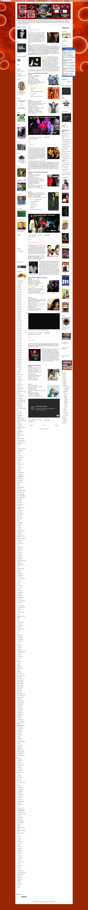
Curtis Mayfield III (20, 478)
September (66, 391)
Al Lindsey (19, 376)
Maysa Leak (19, 688)
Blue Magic (19, 413)
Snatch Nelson (19, 804)
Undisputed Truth (20, 870)
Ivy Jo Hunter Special (21, 578)
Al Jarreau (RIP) (20, 374)
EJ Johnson (19, 517)
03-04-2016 (19, 289)
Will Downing (19, 879)
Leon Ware (19, 647)
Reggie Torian (19, 758)
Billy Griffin (19, 403)
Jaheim (18, 583)
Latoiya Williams (20, 639)
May (65, 409)
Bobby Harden (19, 415)
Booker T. (19, 422)
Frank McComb (20, 543)
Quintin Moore (19, 746)
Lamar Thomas (20, 635)
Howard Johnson (20, 575)
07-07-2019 (19, 304)
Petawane (19, 733)
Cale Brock (19, 433)
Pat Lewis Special (65, 164)
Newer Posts (31, 425)
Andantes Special (20, 379)
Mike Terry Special (20, 702)
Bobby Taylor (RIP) (34, 29)
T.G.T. (18, 834)
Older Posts (57, 425)
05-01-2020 (19, 294)
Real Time (68, 76)
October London (20, 719)
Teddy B (18, 845)
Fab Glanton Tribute (65, 153)
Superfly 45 (31, 144)
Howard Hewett (20, 573)
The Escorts (19, 855)
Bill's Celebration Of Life (21, 400)
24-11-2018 (19, 345)
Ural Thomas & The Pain (21, 872)
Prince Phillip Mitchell (21, 741)
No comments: (40, 137)
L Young (18, 630)
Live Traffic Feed (68, 48)
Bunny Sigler (19, 430)
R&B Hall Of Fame (20, 750)
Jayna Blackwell (20, 592)
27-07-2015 (19, 354)
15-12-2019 (19, 323)
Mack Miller (19, 661)
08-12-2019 (19, 309)
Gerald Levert (19, 550)
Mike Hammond (20, 700)
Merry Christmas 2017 (21, 693)
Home (44, 425)
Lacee (18, 634)
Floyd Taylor (19, 540)
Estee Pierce (19, 529)
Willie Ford (19, 882)
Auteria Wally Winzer (21, 395)
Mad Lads (19, 663)
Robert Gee (19, 767)
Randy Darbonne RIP (21, 755)
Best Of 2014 (19, 396)
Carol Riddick (19, 443)
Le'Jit (18, 642)
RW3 (18, 784)
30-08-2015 (19, 366)
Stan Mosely (19, 819)
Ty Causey (19, 867)
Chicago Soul (19, 455)
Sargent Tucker (20, 787)
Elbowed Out (19, 518)
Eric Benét (19, 527)
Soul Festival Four (20, 808)
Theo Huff (19, 860)
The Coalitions (19, 851)
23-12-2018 (19, 342)
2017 (64, 385)
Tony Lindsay (19, 865)
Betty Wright (19, 398)
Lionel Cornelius (20, 656)
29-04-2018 (19, 362)
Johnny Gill (19, 609)
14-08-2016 (19, 318)
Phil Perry (19, 736)
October (65, 389)
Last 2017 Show (20, 637)
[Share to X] (47, 137)
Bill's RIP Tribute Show (21, 401)
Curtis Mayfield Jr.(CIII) (66, 141)
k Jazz (18, 620)
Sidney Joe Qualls (20, 801)
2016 (64, 417)
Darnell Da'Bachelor (20, 487)
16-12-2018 (19, 325)
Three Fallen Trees (20, 862)
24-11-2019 (19, 347)
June (65, 407)
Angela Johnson (20, 384)
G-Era (18, 545)
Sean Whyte (19, 792)
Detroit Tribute (19, 499)
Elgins (18, 520)
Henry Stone (19, 570)
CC (17, 447)
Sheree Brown (19, 796)
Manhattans (19, 666)
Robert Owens (19, 770)
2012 (64, 423)
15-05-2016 (19, 321)
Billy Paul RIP (19, 405)
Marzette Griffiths (20, 683)
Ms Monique (19, 710)
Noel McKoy (19, 717)
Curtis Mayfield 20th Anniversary (20, 476)
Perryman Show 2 (65, 167)
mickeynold (46, 330)
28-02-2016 (19, 359)
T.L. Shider (19, 838)
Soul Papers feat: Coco (21, 812)
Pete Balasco (19, 734)
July (65, 395)
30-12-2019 (19, 369)
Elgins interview (64, 149)
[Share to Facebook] (48, 137)
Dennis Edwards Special (21, 497)
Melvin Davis (19, 692)
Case (18, 445)
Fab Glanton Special (20, 530)
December (66, 386)
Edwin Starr (19, 515)
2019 (64, 382)
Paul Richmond (20, 731)
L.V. (18, 632)
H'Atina (18, 566)
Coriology (19, 469)
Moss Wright (19, 707)
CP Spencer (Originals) (66, 139)
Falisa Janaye (19, 532)
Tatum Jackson (20, 841)
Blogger (53, 901)
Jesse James (19, 599)
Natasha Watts (20, 712)
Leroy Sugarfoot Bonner (21, 651)
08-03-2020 (19, 308)
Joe (18, 604)
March (65, 412)
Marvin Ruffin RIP (20, 680)
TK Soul (18, 863)
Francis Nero (19, 541)
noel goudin (19, 715)
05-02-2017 (19, 296)
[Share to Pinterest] (49, 137)
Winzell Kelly (19, 884)
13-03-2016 (19, 316)
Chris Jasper (19, 460)
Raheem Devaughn (20, 751)
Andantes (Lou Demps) (66, 133)
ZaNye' (18, 887)
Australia (18, 393)
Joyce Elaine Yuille (20, 612)
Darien (18, 485)
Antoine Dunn (19, 389)
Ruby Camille (19, 780)
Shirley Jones (19, 797)
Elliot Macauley (20, 522)
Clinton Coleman (20, 467)
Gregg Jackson (20, 557)
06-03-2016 (19, 301)
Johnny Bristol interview (66, 158)
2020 (64, 380)
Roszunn (18, 779)
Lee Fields (19, 644)
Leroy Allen (19, 649)
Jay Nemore (19, 590)
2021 (64, 379)
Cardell (18, 436)
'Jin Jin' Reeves (20, 282)
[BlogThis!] (45, 137)
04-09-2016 (19, 292)
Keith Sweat (19, 623)
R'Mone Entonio (20, 748)
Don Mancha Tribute (65, 144)
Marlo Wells (19, 671)
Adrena (18, 372)
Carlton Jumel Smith (20, 438)
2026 (64, 374)
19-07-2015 (19, 337)
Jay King (18, 588)
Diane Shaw (19, 502)
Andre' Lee (19, 383)
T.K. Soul (19, 836)
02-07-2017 (31, 340)
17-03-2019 (19, 326)
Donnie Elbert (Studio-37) (66, 146)
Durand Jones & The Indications (20, 508)
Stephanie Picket (20, 822)
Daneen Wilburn (20, 482)
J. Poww (18, 580)
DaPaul (18, 483)
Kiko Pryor (19, 627)
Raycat (46, 901)
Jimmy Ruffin (19, 602)
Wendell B (19, 875)
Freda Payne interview (66, 154)
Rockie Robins (19, 772)
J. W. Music (19, 582)
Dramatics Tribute (65, 148)
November (66, 388)
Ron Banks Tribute (65, 169)
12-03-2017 (19, 313)
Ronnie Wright (19, 777)
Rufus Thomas (64, 171)
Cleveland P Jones (20, 464)
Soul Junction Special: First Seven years (21, 810)
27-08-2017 (19, 355)
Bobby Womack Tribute (21, 420)
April (65, 410)
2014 (64, 420)
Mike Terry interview (65, 162)
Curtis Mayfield (20, 474)
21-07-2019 (19, 340)
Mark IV (18, 669)
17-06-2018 (19, 330)
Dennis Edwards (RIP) (21, 495)
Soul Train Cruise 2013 (21, 814)
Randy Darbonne (20, 753)
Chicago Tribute (20, 457)
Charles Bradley (20, 450)
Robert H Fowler (33, 334)
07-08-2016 (19, 306)
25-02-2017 (66, 51)
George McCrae (20, 548)
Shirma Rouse (19, 799)
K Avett (18, 618)
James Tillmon (19, 587)
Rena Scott (19, 762)
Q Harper (18, 743)
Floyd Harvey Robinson (21, 538)
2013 (64, 421)
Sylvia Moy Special (20, 833)
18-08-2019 (19, 333)
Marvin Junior (19, 678)
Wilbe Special (19, 877)
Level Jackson (19, 652)
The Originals (19, 858)
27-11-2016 (19, 357)
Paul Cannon (19, 729)
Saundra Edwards (20, 789)
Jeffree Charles (20, 595)
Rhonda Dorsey (20, 763)
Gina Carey (19, 553)
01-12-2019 (19, 284)
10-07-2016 (19, 311)
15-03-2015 (19, 320)
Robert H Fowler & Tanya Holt (37, 242)
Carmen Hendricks (20, 440)
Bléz (18, 410)
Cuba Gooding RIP (20, 472)
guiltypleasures (20, 563)
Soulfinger (19, 815)
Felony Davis (19, 534)
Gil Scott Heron (20, 552)
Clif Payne (19, 465)
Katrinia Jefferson (20, 622)
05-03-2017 (19, 297)
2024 (64, 376)
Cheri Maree (19, 452)
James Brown (19, 585)
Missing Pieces (20, 705)
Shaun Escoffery (20, 794)
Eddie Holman (19, 510)
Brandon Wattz (20, 425)
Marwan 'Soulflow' (20, 681)
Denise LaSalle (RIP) (21, 494)
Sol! (18, 806)
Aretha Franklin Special (21, 391)
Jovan (18, 611)
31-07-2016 (19, 371)
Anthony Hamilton (20, 388)
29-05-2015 (19, 364)
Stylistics (19, 824)
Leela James (19, 646)
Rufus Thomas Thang (21, 782)
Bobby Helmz (19, 417)
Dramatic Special (20, 504)
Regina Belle (19, 760)
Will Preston (19, 880)
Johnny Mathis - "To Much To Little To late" (35, 330)
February (65, 413)
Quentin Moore (19, 745)
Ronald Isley (19, 775)
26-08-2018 (19, 352)
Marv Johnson (19, 673)
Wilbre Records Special (66, 174)
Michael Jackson (20, 697)
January (65, 415)
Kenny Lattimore (20, 625)
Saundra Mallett (20, 791)
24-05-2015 (19, 343)
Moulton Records (20, 709)
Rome (18, 774)
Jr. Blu (18, 614)
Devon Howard (19, 500)
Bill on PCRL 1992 (65, 135)
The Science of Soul (68, 57)
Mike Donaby (19, 698)
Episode (18, 525)
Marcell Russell (20, 668)
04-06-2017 (19, 291)
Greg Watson (19, 555)
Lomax (18, 659)
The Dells (19, 853)
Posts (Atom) (46, 428)
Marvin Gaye (19, 676)
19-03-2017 (19, 335)
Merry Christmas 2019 (21, 695)
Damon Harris (19, 480)
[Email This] (44, 137)
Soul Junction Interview (66, 172)
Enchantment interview (66, 151)
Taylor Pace (19, 843)
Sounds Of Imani (20, 817)
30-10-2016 (19, 367)
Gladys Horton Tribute (66, 156)
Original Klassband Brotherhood (20, 726)
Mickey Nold (19, 73)
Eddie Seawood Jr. (20, 513)
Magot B (18, 664)
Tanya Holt (39, 334)
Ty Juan (18, 868)
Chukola (18, 462)
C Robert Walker (20, 431)
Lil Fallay (18, 654)
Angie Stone (19, 386)
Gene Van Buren (20, 547)
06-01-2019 (19, 299)
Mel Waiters (19, 690)
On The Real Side (20, 721)
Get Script (65, 76)
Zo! (17, 889)
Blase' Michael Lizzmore (21, 408)
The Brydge (19, 850)
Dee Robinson (19, 492)
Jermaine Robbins (20, 597)
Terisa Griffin (19, 848)
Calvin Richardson (20, 435)
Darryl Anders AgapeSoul (21, 490)
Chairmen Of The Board (21, 448)
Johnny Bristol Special (21, 607)
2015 (64, 418)
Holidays (18, 571)
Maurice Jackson (20, 685)
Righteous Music (20, 765)
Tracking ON (72, 76)
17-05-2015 (19, 328)
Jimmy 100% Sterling (21, 600)
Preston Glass (19, 738)
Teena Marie (19, 846)
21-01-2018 (19, 338)
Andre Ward (19, 381)
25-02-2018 (19, 350)
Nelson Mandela (20, 714)
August (65, 393)
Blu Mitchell (19, 412)
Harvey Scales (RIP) (20, 568)
